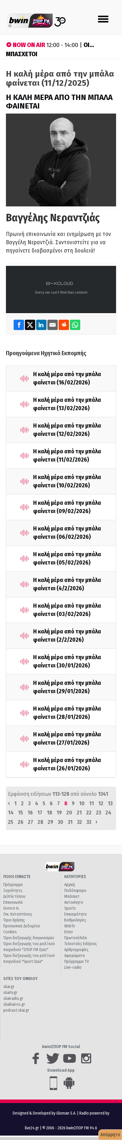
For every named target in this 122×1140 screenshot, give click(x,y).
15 (20, 812)
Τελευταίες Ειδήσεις (80, 943)
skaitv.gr (10, 992)
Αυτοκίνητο (73, 902)
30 (60, 822)
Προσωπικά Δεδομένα (21, 926)
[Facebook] (19, 324)
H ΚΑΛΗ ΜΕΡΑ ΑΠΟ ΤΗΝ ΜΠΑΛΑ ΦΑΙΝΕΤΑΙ (59, 102)
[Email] (53, 324)
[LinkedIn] (41, 324)
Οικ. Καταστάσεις (17, 914)
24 (108, 812)
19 (59, 812)
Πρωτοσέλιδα (75, 937)
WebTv (69, 926)
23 (98, 812)
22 (89, 812)
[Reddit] (64, 324)
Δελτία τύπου (14, 896)
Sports (70, 908)
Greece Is (11, 908)
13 (110, 803)
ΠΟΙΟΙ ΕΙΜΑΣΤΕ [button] (16, 876)
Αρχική (69, 884)
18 (49, 812)
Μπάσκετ (72, 896)
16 (30, 812)
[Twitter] (30, 324)
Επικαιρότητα (75, 914)
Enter (68, 931)
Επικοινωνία (13, 902)
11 (91, 803)
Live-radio (72, 967)
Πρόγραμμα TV (76, 961)
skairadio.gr (13, 998)
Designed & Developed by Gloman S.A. (44, 1113)
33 (88, 822)
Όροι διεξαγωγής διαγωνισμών (28, 937)
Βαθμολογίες (75, 920)
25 (10, 822)
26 (20, 822)
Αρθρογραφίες (76, 949)
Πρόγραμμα (13, 884)
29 (50, 822)
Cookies (10, 931)
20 (69, 812)
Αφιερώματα (74, 955)
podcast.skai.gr (16, 1010)
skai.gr (9, 986)
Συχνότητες (13, 890)
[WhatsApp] (75, 324)
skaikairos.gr (14, 1004)
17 (39, 812)
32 (79, 822)
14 (11, 812)
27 (30, 822)
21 (79, 812)
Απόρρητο (110, 1134)
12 (100, 803)
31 (70, 822)
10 (82, 803)
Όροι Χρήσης (14, 920)
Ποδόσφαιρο (75, 890)
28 (40, 822)
